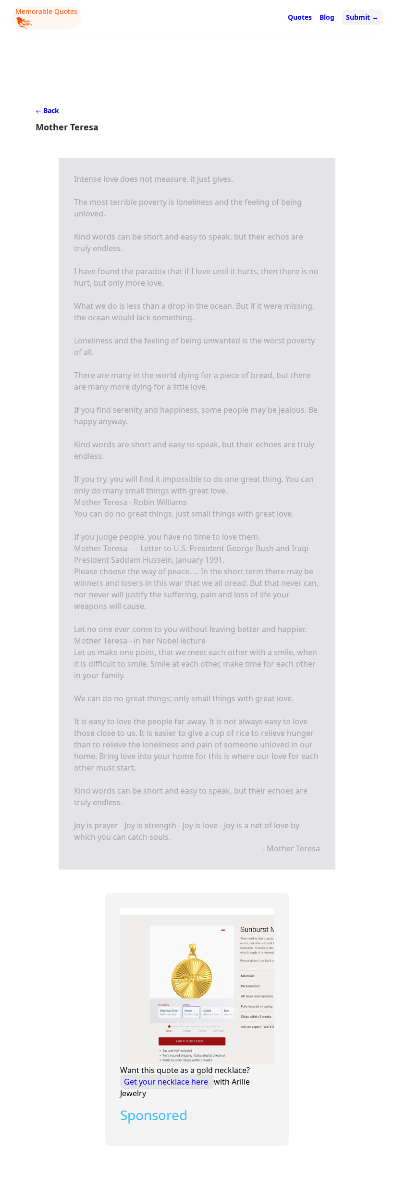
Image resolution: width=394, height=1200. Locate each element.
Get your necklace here (167, 1081)
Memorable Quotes (46, 11)
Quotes (300, 17)
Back (50, 110)
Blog (327, 17)
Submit (362, 17)
